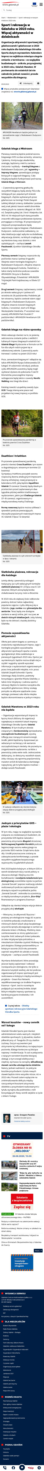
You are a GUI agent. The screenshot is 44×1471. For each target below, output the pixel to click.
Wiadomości (11, 17)
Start (3, 17)
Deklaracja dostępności (11, 1310)
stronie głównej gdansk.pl (25, 91)
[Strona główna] (4, 1468)
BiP (4, 1313)
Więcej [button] (37, 1250)
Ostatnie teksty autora (22, 1121)
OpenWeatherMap (22, 1316)
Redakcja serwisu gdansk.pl (12, 1306)
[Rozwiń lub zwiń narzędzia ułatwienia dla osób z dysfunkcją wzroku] (39, 1468)
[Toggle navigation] (41, 4)
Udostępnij (27, 83)
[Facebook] (13, 1468)
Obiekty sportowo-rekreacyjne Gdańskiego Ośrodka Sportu (21, 1008)
